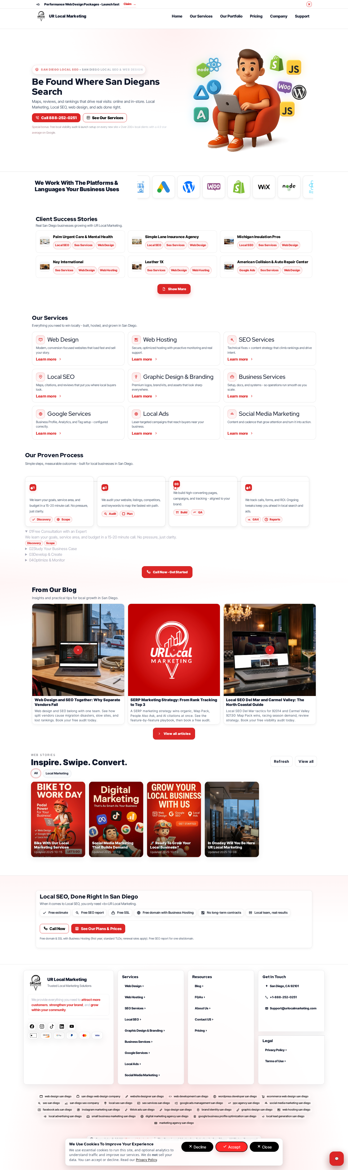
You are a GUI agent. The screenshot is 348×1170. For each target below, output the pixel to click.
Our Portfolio (231, 16)
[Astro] (201, 92)
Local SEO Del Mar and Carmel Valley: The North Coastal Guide (265, 702)
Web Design (133, 986)
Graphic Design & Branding (144, 1030)
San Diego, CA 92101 (284, 986)
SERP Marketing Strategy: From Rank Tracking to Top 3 (173, 702)
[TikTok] (52, 1026)
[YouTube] (72, 1026)
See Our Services (107, 117)
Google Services (136, 1053)
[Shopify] (276, 63)
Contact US (203, 1019)
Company (278, 16)
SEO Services (134, 1008)
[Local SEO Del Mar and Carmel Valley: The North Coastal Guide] (270, 650)
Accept (233, 1147)
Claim (130, 4)
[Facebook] (32, 1026)
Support (302, 16)
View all (306, 761)
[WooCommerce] (284, 87)
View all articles (177, 734)
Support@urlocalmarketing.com (293, 1008)
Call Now (57, 928)
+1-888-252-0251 (283, 997)
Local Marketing (57, 773)
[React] (213, 64)
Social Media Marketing (141, 1075)
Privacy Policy (275, 1050)
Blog (198, 986)
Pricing (256, 16)
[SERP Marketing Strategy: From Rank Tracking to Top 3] (174, 650)
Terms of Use (274, 1061)
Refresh (281, 761)
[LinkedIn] (62, 1026)
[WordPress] (297, 92)
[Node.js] (203, 70)
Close (266, 1147)
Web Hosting (134, 997)
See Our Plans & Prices (101, 928)
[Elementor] (201, 114)
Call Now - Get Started (170, 572)
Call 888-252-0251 (59, 117)
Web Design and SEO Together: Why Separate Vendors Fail (77, 702)
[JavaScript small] (287, 110)
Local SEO (132, 1019)
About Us (201, 1008)
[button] (174, 289)
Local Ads (132, 1064)
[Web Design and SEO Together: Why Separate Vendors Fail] (78, 650)
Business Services (137, 1042)
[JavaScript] (293, 68)
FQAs (199, 997)
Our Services (201, 16)
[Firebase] (213, 88)
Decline (199, 1147)
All (36, 773)
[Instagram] (42, 1026)
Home (177, 16)
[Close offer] (309, 4)
